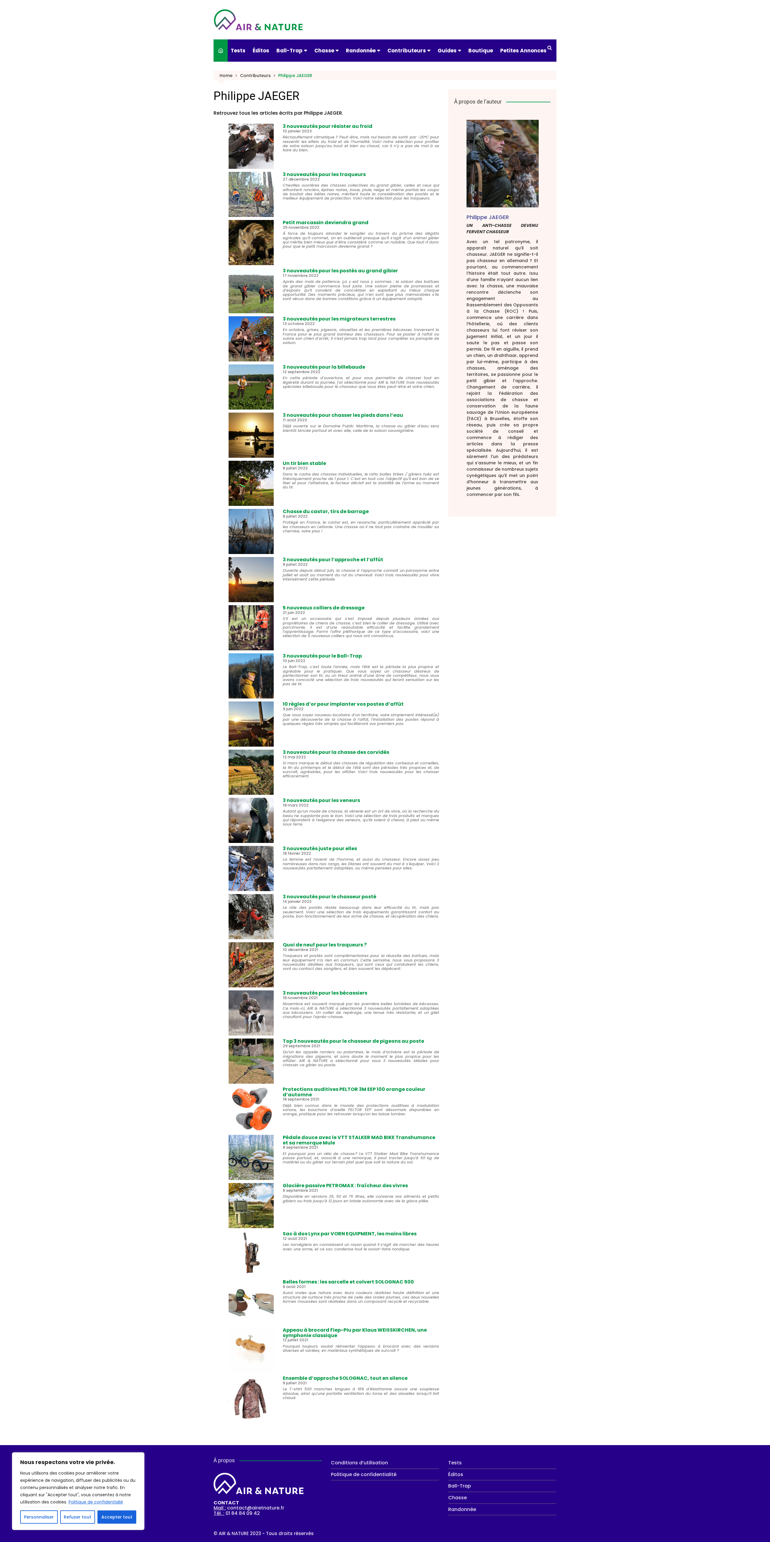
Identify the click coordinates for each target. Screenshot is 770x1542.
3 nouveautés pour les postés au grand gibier (340, 270)
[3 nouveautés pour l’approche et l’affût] (251, 579)
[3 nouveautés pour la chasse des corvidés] (251, 772)
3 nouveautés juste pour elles (320, 848)
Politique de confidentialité (363, 1474)
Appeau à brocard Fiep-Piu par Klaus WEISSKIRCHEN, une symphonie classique (355, 1333)
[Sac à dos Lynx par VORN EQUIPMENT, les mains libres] (251, 1253)
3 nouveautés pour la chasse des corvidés (336, 752)
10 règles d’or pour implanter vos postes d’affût (343, 704)
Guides (447, 50)
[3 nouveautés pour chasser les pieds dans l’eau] (251, 435)
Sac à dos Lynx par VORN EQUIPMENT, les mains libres (350, 1233)
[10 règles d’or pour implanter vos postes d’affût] (251, 724)
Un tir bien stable (304, 463)
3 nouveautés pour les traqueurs (324, 174)
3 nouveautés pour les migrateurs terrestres (339, 318)
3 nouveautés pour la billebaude (324, 367)
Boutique (480, 50)
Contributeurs (406, 50)
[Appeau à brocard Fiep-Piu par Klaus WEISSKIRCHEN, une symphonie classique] (251, 1350)
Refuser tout (77, 1517)
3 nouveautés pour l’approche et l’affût (333, 559)
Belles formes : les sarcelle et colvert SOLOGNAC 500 (348, 1281)
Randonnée (361, 50)
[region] (78, 1491)
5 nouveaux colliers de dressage (324, 607)
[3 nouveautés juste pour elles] (251, 868)
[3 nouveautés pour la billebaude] (251, 387)
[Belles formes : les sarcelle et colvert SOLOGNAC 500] (251, 1301)
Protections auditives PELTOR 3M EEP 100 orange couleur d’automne (354, 1092)
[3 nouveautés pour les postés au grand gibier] (251, 290)
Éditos (261, 50)
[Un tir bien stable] (251, 483)
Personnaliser (39, 1517)
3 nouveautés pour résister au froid (327, 126)
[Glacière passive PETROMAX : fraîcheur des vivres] (251, 1205)
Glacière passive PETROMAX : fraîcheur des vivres (345, 1185)
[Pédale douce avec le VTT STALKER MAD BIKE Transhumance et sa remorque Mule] (251, 1157)
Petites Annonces (523, 50)
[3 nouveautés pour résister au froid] (251, 146)
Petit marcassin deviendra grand (325, 222)
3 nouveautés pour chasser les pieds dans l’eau (343, 415)
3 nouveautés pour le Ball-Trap (322, 655)
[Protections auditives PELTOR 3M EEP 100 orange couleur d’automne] (251, 1109)
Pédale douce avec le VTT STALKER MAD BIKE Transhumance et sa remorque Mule (359, 1140)
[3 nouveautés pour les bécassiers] (251, 1013)
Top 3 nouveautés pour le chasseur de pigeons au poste (353, 1041)
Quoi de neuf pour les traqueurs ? (325, 944)
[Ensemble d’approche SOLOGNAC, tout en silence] (251, 1398)
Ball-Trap (289, 50)
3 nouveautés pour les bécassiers (325, 992)
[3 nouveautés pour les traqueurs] (251, 194)
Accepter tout (116, 1517)
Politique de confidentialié (96, 1502)
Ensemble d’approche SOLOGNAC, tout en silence (345, 1378)
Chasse (324, 50)
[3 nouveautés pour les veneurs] (251, 820)
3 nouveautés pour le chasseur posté (329, 896)
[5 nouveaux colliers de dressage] (251, 627)
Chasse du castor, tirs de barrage (326, 511)
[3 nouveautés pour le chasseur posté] (251, 916)
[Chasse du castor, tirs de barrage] (251, 531)
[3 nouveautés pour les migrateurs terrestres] (251, 338)
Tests (238, 50)
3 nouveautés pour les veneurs (321, 800)
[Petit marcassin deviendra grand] (251, 242)
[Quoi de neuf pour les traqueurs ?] (251, 964)
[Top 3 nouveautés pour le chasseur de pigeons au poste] (251, 1061)
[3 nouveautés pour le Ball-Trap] (251, 675)
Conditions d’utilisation (359, 1463)
